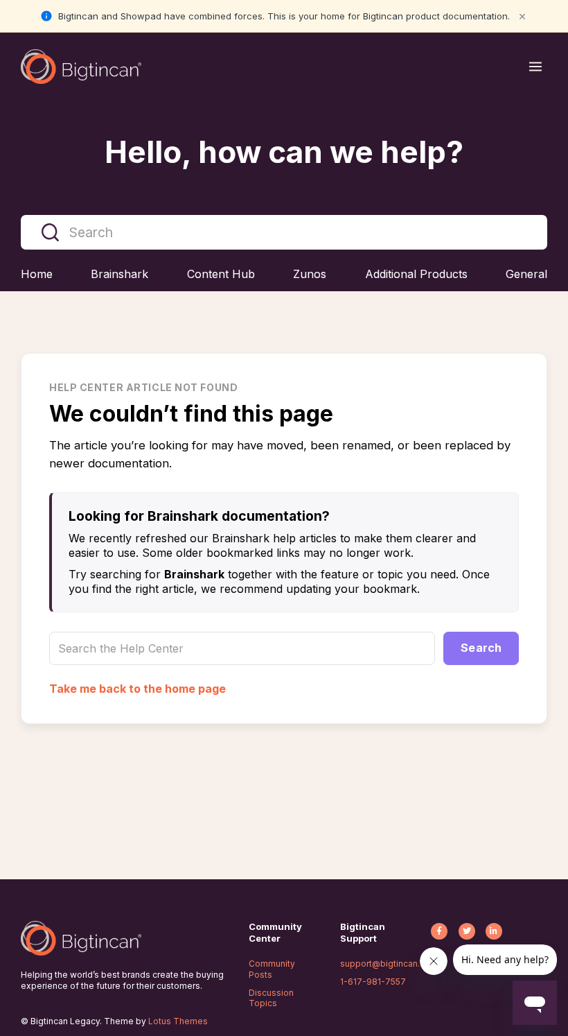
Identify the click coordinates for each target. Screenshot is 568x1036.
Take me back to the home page (137, 689)
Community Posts (272, 969)
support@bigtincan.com (389, 963)
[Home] (81, 66)
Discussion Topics (271, 998)
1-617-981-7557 (373, 981)
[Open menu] (535, 66)
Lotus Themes (178, 1021)
